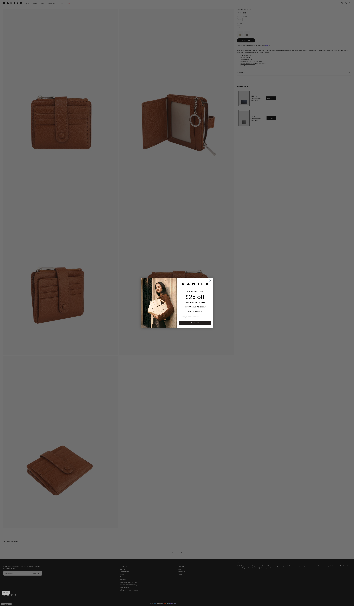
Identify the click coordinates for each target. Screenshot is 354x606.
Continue (195, 323)
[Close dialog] (210, 280)
